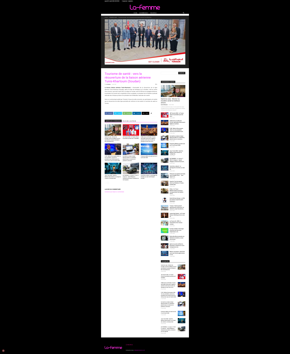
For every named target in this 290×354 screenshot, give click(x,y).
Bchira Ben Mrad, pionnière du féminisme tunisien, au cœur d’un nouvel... (177, 238)
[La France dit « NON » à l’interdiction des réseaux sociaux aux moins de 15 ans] (164, 223)
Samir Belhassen (164, 104)
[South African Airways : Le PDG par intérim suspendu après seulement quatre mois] (164, 200)
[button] (183, 13)
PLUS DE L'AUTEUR (129, 121)
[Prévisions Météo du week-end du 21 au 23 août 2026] (149, 149)
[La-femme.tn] (145, 7)
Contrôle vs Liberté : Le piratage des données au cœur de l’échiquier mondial (149, 177)
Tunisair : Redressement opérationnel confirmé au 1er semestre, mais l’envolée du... (177, 207)
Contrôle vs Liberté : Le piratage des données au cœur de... (177, 168)
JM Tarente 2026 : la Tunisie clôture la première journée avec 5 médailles (168, 276)
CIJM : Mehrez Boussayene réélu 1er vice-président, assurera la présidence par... (177, 130)
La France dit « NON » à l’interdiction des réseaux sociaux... (176, 223)
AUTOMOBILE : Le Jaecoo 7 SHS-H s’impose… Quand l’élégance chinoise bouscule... (177, 160)
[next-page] (108, 183)
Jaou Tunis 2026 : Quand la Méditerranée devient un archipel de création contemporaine (113, 177)
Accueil (135, 12)
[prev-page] (106, 183)
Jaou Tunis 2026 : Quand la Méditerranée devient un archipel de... (176, 152)
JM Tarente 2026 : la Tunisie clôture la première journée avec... (177, 115)
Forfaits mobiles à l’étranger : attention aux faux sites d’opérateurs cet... (177, 230)
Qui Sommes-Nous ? (143, 12)
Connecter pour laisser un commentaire (114, 191)
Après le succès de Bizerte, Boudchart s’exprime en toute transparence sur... (177, 245)
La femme (108, 84)
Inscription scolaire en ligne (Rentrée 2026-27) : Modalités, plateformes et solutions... (177, 137)
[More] (151, 113)
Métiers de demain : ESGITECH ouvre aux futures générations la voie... (177, 253)
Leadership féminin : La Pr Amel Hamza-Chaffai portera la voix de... (177, 215)
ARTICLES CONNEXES (113, 121)
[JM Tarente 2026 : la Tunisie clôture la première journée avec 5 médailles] (131, 130)
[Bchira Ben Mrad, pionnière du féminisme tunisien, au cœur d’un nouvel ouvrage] (164, 238)
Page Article (153, 12)
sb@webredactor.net (139, 350)
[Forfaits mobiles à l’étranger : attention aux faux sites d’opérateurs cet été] (164, 230)
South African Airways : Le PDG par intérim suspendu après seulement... (177, 200)
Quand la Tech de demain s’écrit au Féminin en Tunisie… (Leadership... (177, 183)
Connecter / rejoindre (127, 1)
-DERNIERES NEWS (113, 17)
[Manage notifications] (3, 350)
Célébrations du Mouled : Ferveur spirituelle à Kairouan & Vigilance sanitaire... (177, 122)
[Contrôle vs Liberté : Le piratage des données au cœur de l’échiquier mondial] (149, 168)
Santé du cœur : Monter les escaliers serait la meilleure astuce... (170, 101)
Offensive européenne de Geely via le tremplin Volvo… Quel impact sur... (177, 175)
